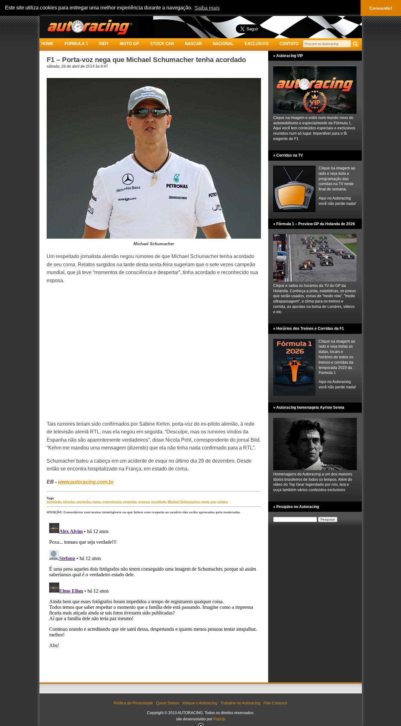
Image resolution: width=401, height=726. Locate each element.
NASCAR (193, 43)
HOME (47, 43)
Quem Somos (167, 703)
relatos (222, 501)
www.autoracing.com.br (86, 482)
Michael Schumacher (184, 501)
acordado (54, 501)
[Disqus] (154, 599)
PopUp (219, 719)
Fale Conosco (275, 703)
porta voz (208, 501)
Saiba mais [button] (207, 8)
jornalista (158, 501)
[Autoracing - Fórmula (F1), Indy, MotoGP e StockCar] (89, 27)
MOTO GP (129, 43)
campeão (83, 501)
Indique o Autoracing (199, 703)
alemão (68, 501)
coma (96, 501)
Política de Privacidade (133, 703)
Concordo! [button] (380, 8)
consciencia (111, 501)
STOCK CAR (162, 43)
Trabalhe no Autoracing (240, 703)
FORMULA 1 (76, 43)
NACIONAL (223, 43)
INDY (104, 43)
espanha (129, 501)
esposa (143, 501)
